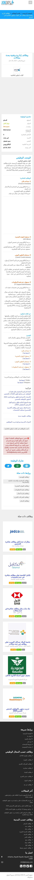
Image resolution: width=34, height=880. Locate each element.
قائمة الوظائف (16, 13)
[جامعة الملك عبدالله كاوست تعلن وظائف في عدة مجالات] (17, 640)
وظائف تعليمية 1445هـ (26, 756)
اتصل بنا (29, 736)
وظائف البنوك (28, 780)
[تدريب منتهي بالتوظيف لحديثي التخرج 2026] (17, 707)
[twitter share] (8, 466)
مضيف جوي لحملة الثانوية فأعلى (17, 675)
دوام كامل (12, 549)
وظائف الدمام (24, 501)
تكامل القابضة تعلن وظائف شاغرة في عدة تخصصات (17, 576)
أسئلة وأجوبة (28, 739)
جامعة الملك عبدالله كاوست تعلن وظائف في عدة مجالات (17, 643)
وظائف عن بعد (28, 785)
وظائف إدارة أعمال (23, 493)
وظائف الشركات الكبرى (21, 497)
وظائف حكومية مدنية (24, 416)
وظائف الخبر (28, 837)
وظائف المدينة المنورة (25, 832)
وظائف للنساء (28, 772)
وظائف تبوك (28, 842)
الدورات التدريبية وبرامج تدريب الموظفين (18, 422)
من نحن (29, 741)
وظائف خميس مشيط (26, 848)
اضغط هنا (26, 353)
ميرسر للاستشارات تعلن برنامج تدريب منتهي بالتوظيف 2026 (17, 801)
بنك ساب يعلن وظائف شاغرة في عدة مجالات (17, 610)
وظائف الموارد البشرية (22, 486)
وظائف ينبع (28, 840)
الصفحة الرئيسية (27, 13)
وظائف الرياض (27, 823)
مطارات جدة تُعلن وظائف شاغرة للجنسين (17, 543)
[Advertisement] (17, 36)
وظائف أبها (28, 845)
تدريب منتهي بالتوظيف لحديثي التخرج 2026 (17, 710)
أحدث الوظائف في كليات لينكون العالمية (17, 429)
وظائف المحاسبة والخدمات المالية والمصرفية (18, 481)
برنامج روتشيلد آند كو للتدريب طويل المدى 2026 (18, 809)
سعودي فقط (19, 549)
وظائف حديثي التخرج (26, 776)
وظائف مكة (28, 829)
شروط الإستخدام (27, 744)
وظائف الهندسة (24, 477)
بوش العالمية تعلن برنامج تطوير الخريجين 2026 (19, 806)
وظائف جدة (28, 826)
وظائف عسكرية (27, 768)
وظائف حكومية (27, 760)
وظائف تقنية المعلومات (22, 490)
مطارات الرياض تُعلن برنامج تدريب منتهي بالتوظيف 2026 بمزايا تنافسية (18, 813)
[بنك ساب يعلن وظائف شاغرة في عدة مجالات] (17, 607)
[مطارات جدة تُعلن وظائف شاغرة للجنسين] (17, 540)
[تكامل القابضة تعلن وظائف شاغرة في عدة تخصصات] (17, 573)
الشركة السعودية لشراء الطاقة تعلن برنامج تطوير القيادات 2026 (19, 796)
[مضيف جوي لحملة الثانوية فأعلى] (17, 674)
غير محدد (19, 649)
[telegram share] (26, 466)
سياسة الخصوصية (27, 747)
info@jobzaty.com (26, 862)
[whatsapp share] (17, 466)
